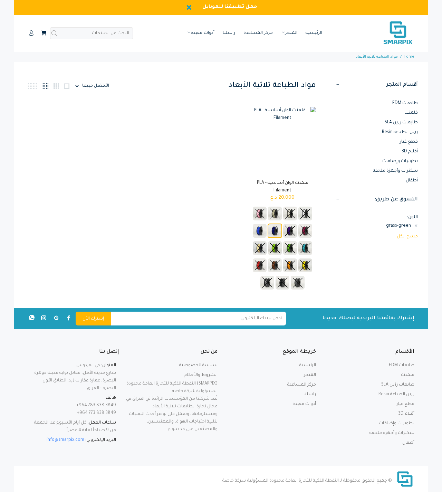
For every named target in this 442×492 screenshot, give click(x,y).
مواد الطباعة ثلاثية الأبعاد (377, 57)
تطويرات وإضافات (400, 161)
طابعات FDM (405, 103)
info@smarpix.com (65, 440)
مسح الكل (407, 236)
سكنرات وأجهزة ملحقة (395, 171)
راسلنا (310, 394)
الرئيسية (307, 365)
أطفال (412, 180)
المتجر (310, 375)
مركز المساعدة (301, 384)
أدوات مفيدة (304, 404)
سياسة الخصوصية (198, 365)
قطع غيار (409, 142)
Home (409, 57)
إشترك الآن (93, 318)
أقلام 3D (410, 151)
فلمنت (411, 113)
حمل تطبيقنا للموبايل (230, 7)
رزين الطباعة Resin (400, 132)
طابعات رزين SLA (401, 122)
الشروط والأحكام (201, 375)
